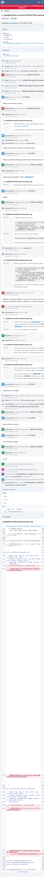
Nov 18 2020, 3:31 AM (11, 193)
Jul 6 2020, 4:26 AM (10, 63)
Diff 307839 (31, 435)
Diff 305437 (31, 153)
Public (15, 18)
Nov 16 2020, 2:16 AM (11, 173)
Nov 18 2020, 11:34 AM (11, 210)
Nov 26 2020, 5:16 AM (11, 431)
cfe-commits (25, 71)
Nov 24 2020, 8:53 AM (11, 337)
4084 (7, 233)
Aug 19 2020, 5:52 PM (11, 116)
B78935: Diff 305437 (36, 165)
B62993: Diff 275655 (33, 75)
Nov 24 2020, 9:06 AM (11, 360)
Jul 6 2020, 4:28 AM (10, 82)
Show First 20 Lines (11, 526)
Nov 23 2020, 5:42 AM (11, 314)
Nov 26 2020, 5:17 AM (11, 437)
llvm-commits (25, 400)
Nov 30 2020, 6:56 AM (11, 455)
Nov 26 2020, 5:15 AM (11, 420)
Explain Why (27, 476)
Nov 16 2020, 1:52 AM (11, 167)
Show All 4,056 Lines (24, 526)
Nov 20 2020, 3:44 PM (11, 295)
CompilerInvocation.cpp (15, 511)
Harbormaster (9, 75)
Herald (7, 66)
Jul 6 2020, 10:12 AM (11, 88)
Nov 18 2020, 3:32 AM (11, 204)
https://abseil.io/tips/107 (21, 126)
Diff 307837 (31, 384)
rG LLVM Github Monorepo (11, 56)
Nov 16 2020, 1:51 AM (11, 155)
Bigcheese (9, 35)
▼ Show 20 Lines (36, 526)
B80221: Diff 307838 (36, 429)
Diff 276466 (26, 97)
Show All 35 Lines (23, 872)
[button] (42, 2)
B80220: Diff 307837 (36, 412)
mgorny (33, 400)
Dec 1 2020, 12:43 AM (11, 471)
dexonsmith (9, 39)
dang (7, 37)
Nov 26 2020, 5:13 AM (11, 414)
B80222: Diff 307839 (36, 447)
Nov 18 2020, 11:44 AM (11, 256)
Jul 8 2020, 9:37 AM (10, 99)
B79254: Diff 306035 (36, 202)
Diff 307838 (31, 418)
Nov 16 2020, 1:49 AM (11, 137)
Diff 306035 (31, 191)
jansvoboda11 (13, 23)
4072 (7, 123)
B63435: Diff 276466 (33, 108)
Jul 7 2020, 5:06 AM (10, 93)
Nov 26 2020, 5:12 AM (11, 386)
